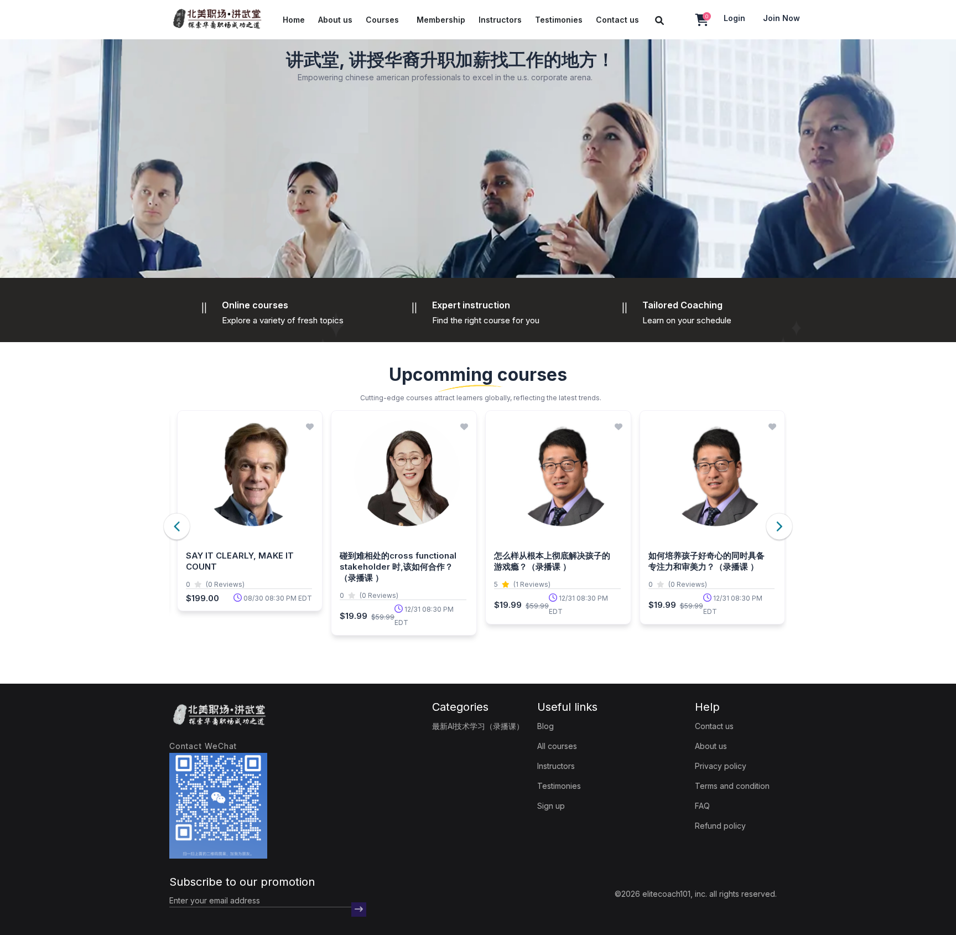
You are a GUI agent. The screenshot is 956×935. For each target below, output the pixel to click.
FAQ (702, 805)
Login (734, 18)
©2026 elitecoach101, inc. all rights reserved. (696, 893)
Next (779, 526)
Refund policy (720, 825)
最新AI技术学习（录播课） (478, 726)
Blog (545, 726)
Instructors (500, 19)
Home (294, 19)
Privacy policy (720, 766)
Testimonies (559, 19)
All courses (557, 746)
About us (335, 19)
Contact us (617, 19)
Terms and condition (732, 786)
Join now (781, 18)
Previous (177, 526)
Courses (382, 19)
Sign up (551, 805)
